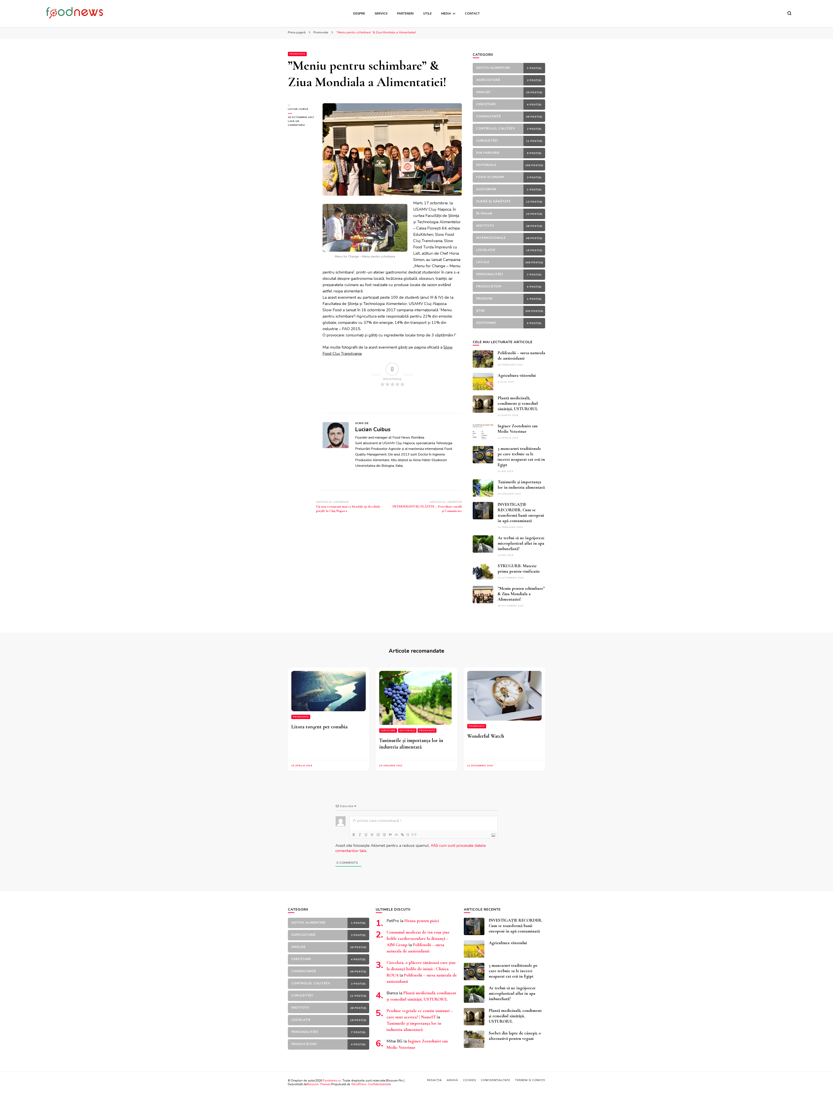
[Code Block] (396, 834)
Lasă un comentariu (302, 123)
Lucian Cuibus (298, 109)
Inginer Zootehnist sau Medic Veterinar (518, 428)
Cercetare (388, 730)
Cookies (469, 1080)
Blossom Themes (319, 1084)
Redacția (434, 1080)
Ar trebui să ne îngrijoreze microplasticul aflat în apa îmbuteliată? (521, 543)
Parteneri (405, 13)
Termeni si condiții (530, 1080)
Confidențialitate (379, 1084)
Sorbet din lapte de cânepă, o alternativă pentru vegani (515, 1036)
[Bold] (354, 834)
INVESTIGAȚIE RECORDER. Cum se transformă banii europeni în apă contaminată (521, 512)
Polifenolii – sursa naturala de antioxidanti (521, 355)
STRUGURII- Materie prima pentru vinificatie (519, 568)
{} (408, 834)
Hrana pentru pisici (421, 920)
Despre (359, 13)
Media (446, 13)
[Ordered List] (378, 834)
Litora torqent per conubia (319, 727)
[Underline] (366, 834)
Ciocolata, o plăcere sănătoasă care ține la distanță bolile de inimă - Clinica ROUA (421, 969)
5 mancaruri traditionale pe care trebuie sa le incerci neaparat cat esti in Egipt (521, 456)
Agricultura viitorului (517, 375)
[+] (414, 834)
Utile (427, 13)
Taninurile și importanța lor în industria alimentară (521, 484)
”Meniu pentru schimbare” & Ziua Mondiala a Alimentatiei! (521, 594)
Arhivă (452, 1080)
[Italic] (360, 834)
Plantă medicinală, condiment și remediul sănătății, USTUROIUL (518, 403)
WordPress (358, 1084)
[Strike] (372, 834)
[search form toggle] (789, 13)
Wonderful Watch (485, 736)
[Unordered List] (384, 834)
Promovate (297, 54)
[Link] (402, 834)
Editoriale (407, 730)
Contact (472, 13)
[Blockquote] (390, 834)
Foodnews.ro (332, 1080)
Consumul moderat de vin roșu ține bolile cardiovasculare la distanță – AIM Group (418, 938)
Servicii (381, 13)
